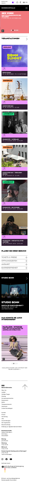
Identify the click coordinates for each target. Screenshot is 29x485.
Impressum (4, 406)
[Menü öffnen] (27, 8)
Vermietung (4, 416)
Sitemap (3, 396)
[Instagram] (2, 459)
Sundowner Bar (11, 107)
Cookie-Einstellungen (6, 408)
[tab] (11, 30)
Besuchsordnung (5, 424)
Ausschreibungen (5, 420)
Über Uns (3, 390)
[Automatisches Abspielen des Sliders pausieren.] (2, 31)
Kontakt (3, 412)
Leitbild (3, 392)
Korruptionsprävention (7, 398)
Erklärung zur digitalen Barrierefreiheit (11, 426)
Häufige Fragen (5, 394)
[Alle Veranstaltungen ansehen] (27, 39)
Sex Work (8, 13)
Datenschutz (4, 400)
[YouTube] (11, 459)
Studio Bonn (10, 302)
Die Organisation (5, 422)
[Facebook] (7, 459)
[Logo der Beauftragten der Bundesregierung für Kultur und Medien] (12, 469)
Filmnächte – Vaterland (13, 140)
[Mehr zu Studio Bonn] (27, 278)
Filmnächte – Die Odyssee (13, 208)
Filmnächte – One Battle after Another (13, 242)
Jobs (2, 418)
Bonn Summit (14, 73)
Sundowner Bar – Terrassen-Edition (12, 174)
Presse (3, 414)
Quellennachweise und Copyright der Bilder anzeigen (14, 368)
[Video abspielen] (14, 291)
